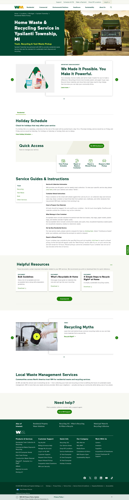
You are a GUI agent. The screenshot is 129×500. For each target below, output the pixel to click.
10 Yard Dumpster (65, 454)
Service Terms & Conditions (81, 486)
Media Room (81, 448)
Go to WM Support (64, 412)
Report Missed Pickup (45, 460)
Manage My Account (44, 448)
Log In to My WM (43, 451)
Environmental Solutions (60, 7)
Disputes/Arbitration (97, 486)
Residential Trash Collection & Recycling (25, 443)
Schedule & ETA (69, 2)
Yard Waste (20, 192)
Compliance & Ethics (83, 451)
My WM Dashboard (96, 146)
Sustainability (89, 7)
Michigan (31, 13)
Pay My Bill (41, 442)
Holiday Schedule (65, 463)
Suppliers (98, 448)
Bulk (18, 196)
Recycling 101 (64, 442)
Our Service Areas (66, 445)
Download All (64, 299)
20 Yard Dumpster (65, 457)
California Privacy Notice (23, 493)
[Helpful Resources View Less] (111, 263)
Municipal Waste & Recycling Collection (101, 425)
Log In (106, 2)
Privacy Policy (57, 486)
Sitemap (48, 486)
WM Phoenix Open (83, 454)
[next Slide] (114, 79)
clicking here (89, 231)
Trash (19, 186)
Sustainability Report (83, 457)
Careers (97, 442)
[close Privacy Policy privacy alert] (111, 497)
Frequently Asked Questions (47, 463)
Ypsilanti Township (42, 13)
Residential (30, 7)
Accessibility (109, 486)
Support (58, 2)
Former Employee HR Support (102, 455)
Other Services (22, 199)
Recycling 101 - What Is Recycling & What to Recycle (71, 425)
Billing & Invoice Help (45, 445)
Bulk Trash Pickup (21, 455)
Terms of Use (67, 486)
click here (49, 189)
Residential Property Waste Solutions (40, 425)
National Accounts (22, 469)
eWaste (18, 466)
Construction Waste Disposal (25, 458)
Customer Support (44, 454)
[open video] (36, 336)
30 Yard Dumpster (65, 460)
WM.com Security (44, 466)
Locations (23, 13)
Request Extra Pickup (45, 457)
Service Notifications (66, 451)
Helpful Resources (33, 264)
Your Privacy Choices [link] (26, 489)
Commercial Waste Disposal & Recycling (25, 448)
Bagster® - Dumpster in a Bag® (24, 462)
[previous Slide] (14, 79)
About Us (102, 7)
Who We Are (81, 442)
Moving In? (19, 472)
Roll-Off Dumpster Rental (24, 452)
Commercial (43, 7)
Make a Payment (81, 2)
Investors (98, 445)
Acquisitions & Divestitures (104, 451)
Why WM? (80, 445)
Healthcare (76, 7)
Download (21, 288)
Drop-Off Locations (95, 2)
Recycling (20, 189)
